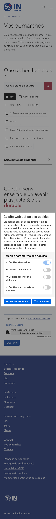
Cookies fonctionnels (19, 269)
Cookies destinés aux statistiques (18, 278)
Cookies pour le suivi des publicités (20, 289)
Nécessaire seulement (17, 301)
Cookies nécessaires (19, 262)
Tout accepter (41, 301)
